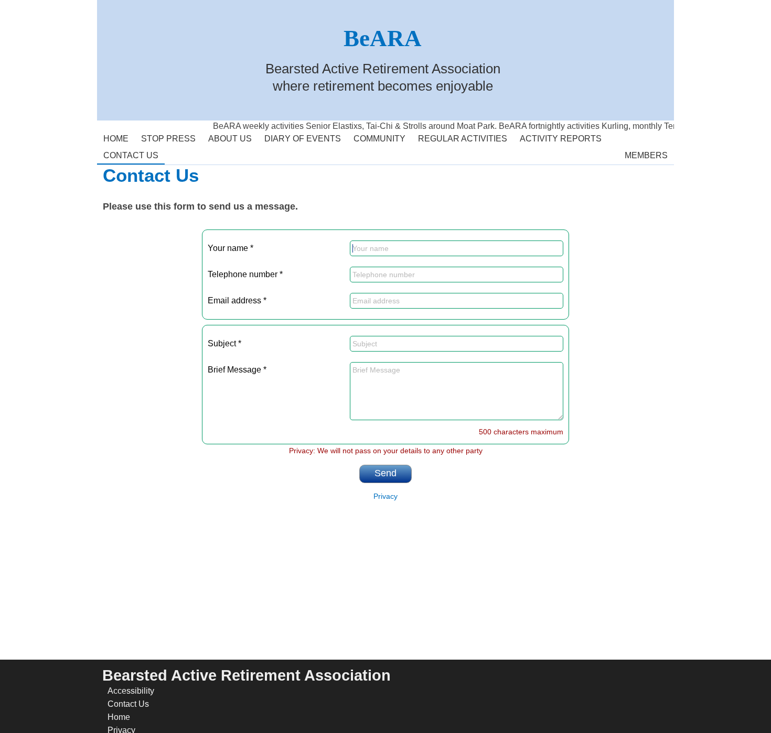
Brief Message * (237, 369)
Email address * (237, 300)
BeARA (383, 38)
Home (112, 136)
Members (643, 153)
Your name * (230, 248)
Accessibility (131, 690)
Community (376, 136)
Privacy (385, 496)
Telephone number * (245, 274)
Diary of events (302, 138)
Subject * (224, 343)
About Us (227, 136)
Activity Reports (557, 136)
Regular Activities (459, 136)
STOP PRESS (168, 138)
